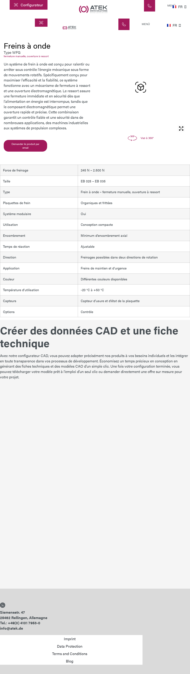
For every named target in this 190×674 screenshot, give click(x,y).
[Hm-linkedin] (2, 605)
